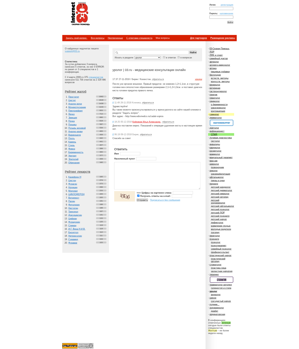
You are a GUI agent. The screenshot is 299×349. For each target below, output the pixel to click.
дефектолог (217, 222)
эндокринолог (217, 307)
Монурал (73, 191)
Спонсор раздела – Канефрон (221, 123)
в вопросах (186, 57)
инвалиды (215, 144)
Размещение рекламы (222, 38)
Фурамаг (72, 242)
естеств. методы (219, 78)
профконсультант (220, 252)
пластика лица (218, 268)
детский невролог (220, 193)
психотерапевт (218, 245)
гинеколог (215, 101)
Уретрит (72, 155)
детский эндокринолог (218, 201)
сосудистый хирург (221, 301)
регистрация (227, 5)
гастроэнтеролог (218, 91)
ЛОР (212, 52)
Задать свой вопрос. (76, 38)
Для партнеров (198, 38)
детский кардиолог (221, 187)
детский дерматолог (221, 190)
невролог (214, 164)
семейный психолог (221, 249)
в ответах (171, 57)
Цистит (72, 100)
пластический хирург (221, 255)
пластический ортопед (218, 260)
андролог (216, 294)
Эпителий (73, 159)
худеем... (214, 304)
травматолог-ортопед (221, 284)
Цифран (72, 218)
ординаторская (217, 314)
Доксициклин (75, 215)
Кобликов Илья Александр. (146, 121)
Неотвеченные (115, 38)
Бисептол (73, 232)
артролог (214, 61)
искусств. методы (220, 81)
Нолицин (72, 187)
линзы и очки (218, 180)
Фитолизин (74, 204)
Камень (72, 142)
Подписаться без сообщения (165, 200)
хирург (213, 298)
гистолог (215, 141)
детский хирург (219, 219)
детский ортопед (219, 197)
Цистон (72, 180)
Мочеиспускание (77, 107)
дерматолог (216, 117)
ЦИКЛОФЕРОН (76, 194)
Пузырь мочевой (77, 128)
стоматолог (215, 264)
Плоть (71, 138)
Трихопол (73, 211)
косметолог (215, 151)
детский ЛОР (218, 212)
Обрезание (74, 162)
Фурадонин (74, 222)
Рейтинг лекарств (77, 171)
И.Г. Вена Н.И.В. (76, 229)
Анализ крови (75, 131)
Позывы (72, 124)
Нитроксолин (75, 236)
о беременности (219, 104)
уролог (213, 291)
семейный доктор (219, 58)
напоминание (226, 13)
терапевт (214, 274)
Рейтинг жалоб (75, 91)
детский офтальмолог (222, 206)
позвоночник (217, 167)
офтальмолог (217, 177)
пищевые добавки (220, 71)
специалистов (96, 77)
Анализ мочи (75, 103)
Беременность (75, 152)
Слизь (71, 145)
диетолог (214, 128)
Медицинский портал (80, 14)
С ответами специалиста (139, 38)
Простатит (73, 97)
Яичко (71, 114)
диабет (214, 311)
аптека (213, 68)
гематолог (215, 98)
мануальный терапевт (221, 157)
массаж (214, 160)
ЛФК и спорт (216, 55)
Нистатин (73, 208)
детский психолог (220, 209)
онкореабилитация (220, 174)
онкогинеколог (218, 107)
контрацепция (218, 111)
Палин (71, 201)
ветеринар (215, 88)
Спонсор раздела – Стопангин (221, 280)
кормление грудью (220, 226)
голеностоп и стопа (221, 288)
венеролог (215, 84)
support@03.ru (72, 51)
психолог (215, 242)
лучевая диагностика (221, 137)
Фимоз (71, 148)
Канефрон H (74, 177)
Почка (71, 121)
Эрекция (72, 117)
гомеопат (214, 114)
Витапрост (73, 197)
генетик (213, 94)
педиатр (214, 183)
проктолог (215, 235)
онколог (214, 170)
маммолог (215, 154)
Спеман (72, 225)
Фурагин (72, 184)
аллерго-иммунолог (220, 65)
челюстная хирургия (221, 271)
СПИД (214, 134)
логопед (215, 232)
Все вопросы (97, 38)
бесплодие (215, 75)
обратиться (158, 79)
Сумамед (73, 239)
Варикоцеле (74, 135)
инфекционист (217, 131)
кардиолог (215, 147)
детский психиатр (220, 216)
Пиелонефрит (75, 110)
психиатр (214, 239)
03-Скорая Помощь (219, 48)
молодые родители (221, 229)
